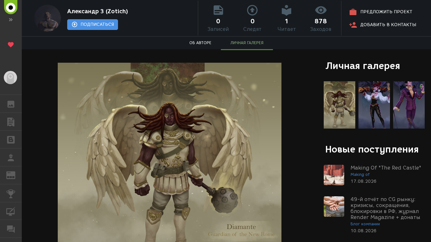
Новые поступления (372, 149)
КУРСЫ (11, 211)
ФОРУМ (11, 229)
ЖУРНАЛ (15, 175)
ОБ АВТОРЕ (200, 42)
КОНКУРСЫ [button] (11, 193)
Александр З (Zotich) (97, 11)
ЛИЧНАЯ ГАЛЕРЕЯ (246, 42)
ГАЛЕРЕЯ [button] (11, 103)
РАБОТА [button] (11, 157)
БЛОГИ (11, 139)
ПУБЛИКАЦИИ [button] (11, 121)
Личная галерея (362, 65)
